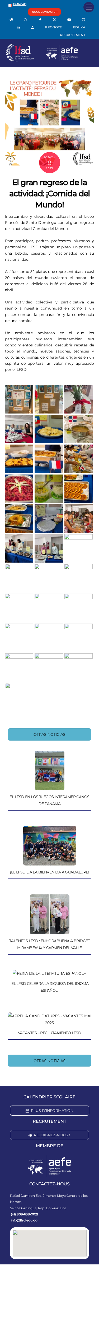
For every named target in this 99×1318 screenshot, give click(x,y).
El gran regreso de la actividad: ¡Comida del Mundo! (49, 193)
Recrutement (72, 35)
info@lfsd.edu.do (24, 1220)
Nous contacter (44, 12)
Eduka (79, 27)
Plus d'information (52, 1110)
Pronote (53, 27)
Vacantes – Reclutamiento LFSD (49, 1032)
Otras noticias (49, 734)
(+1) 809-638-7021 (24, 1214)
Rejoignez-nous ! (52, 1135)
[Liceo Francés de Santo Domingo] (42, 60)
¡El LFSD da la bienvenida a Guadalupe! (49, 872)
